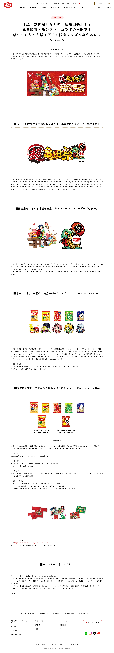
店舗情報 (43, 7)
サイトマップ (63, 644)
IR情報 (109, 7)
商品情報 (22, 7)
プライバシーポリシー (41, 644)
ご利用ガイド (53, 644)
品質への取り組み (69, 7)
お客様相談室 (65, 3)
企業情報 (99, 7)
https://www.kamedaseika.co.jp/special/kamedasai (31, 542)
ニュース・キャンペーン (44, 3)
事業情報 (33, 7)
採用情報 (56, 3)
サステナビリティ (86, 7)
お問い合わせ (73, 644)
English (60, 629)
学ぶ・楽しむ (55, 7)
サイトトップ (14, 613)
